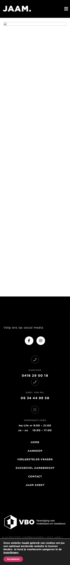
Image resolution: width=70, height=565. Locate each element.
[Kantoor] (35, 359)
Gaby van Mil (35, 392)
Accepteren (13, 559)
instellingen (10, 552)
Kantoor (35, 370)
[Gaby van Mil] (35, 382)
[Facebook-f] (29, 340)
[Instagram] (40, 340)
